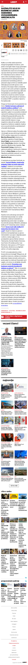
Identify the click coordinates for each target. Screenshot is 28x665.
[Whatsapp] (24, 50)
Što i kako (14, 618)
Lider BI (14, 629)
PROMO (2, 56)
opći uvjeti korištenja (14, 654)
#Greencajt (4, 310)
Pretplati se (14, 640)
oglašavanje (14, 652)
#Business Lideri (21, 310)
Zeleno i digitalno (14, 621)
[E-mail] (21, 50)
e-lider (14, 645)
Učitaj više (14, 485)
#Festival (12, 310)
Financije (14, 613)
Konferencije (14, 637)
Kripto (14, 616)
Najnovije (8, 380)
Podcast (14, 626)
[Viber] (26, 50)
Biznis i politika (14, 607)
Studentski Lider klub (14, 634)
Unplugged (14, 624)
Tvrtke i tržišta (14, 610)
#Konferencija (5, 312)
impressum (14, 650)
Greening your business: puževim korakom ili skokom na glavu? (11, 266)
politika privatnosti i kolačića (14, 657)
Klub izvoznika (14, 632)
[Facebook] (13, 50)
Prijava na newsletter (14, 643)
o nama (14, 647)
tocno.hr (14, 659)
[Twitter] (16, 50)
